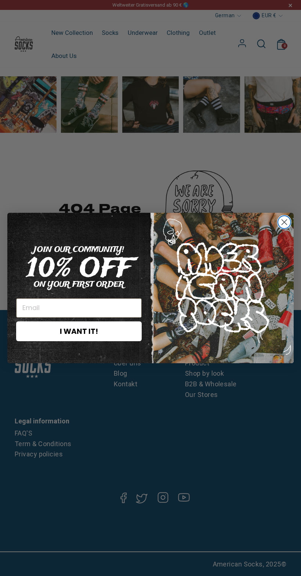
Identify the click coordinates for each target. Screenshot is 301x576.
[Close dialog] (284, 222)
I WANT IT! (79, 331)
